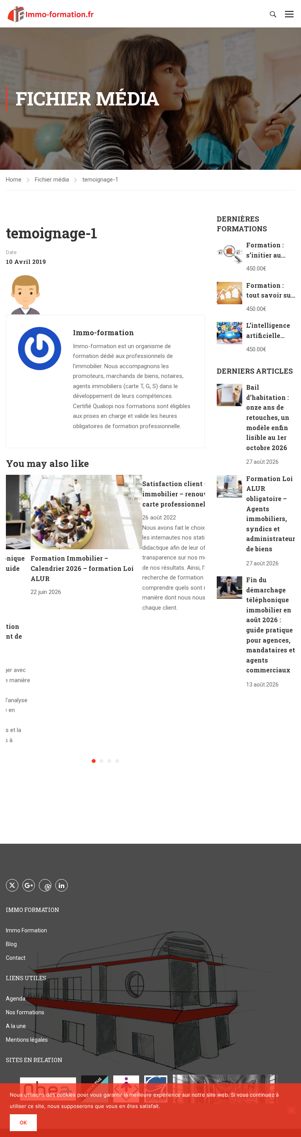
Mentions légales (27, 1040)
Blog (11, 944)
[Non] (291, 1110)
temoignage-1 (100, 179)
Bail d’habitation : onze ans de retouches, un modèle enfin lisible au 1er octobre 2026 (267, 417)
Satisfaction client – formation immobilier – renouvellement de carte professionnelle (193, 494)
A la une (16, 1026)
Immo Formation (26, 930)
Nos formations (25, 1012)
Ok (23, 1122)
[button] (94, 761)
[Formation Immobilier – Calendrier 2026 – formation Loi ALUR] (86, 511)
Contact (15, 958)
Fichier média (52, 179)
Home (14, 179)
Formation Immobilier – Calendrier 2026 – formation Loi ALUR (82, 568)
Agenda (15, 998)
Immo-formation (103, 332)
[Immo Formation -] (51, 13)
